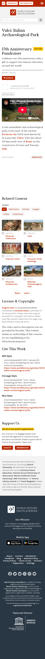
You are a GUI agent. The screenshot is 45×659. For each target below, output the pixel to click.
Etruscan (7, 134)
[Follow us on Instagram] (30, 575)
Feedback (9, 558)
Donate (7, 447)
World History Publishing (16, 586)
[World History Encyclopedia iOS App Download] (14, 543)
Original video (8, 308)
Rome (29, 141)
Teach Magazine (28, 481)
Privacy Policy (9, 561)
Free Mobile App (26, 3)
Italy (4, 149)
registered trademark (22, 605)
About (9, 556)
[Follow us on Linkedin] (25, 575)
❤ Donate (8, 78)
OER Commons (21, 478)
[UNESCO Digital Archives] (22, 623)
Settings (30, 563)
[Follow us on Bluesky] (20, 575)
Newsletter (31, 556)
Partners (38, 561)
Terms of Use (25, 561)
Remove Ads (37, 157)
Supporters (18, 563)
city (14, 134)
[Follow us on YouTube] (34, 575)
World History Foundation (14, 582)
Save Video (7, 94)
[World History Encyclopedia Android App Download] (31, 543)
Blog (19, 558)
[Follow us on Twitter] (15, 575)
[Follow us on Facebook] (10, 575)
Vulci (20, 138)
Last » (27, 293)
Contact (19, 556)
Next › (18, 293)
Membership (12, 3)
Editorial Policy (31, 558)
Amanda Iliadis (22, 310)
